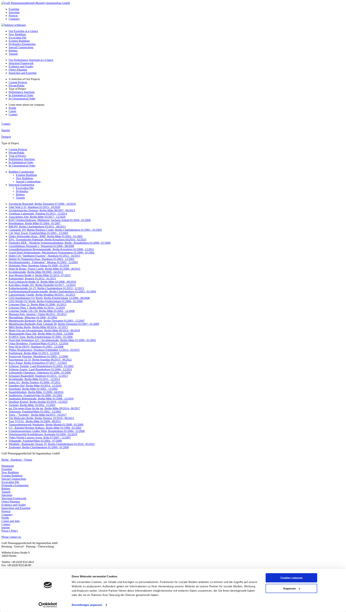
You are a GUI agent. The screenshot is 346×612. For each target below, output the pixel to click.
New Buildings (17, 34)
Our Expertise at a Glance (23, 31)
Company (14, 18)
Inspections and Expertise (15, 508)
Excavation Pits (17, 37)
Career (12, 111)
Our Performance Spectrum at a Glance (31, 59)
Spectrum (14, 12)
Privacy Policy (9, 530)
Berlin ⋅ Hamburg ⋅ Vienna (16, 459)
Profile (12, 107)
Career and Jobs (10, 521)
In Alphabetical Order (21, 95)
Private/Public (17, 85)
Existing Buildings (19, 40)
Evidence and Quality (21, 66)
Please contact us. (11, 536)
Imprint (5, 130)
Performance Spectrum (22, 92)
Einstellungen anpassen (87, 604)
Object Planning (18, 69)
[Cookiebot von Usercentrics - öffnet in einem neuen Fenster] (48, 605)
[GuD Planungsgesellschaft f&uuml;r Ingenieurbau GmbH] (35, 3)
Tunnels (13, 53)
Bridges (13, 50)
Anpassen (289, 588)
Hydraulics (22, 191)
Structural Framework (21, 63)
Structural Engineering (21, 184)
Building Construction (21, 171)
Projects (13, 15)
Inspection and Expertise (23, 72)
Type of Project (17, 155)
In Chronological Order (22, 98)
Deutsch (6, 136)
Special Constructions (21, 47)
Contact (13, 114)
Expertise (14, 9)
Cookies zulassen (291, 577)
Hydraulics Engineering (22, 44)
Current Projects (18, 82)
